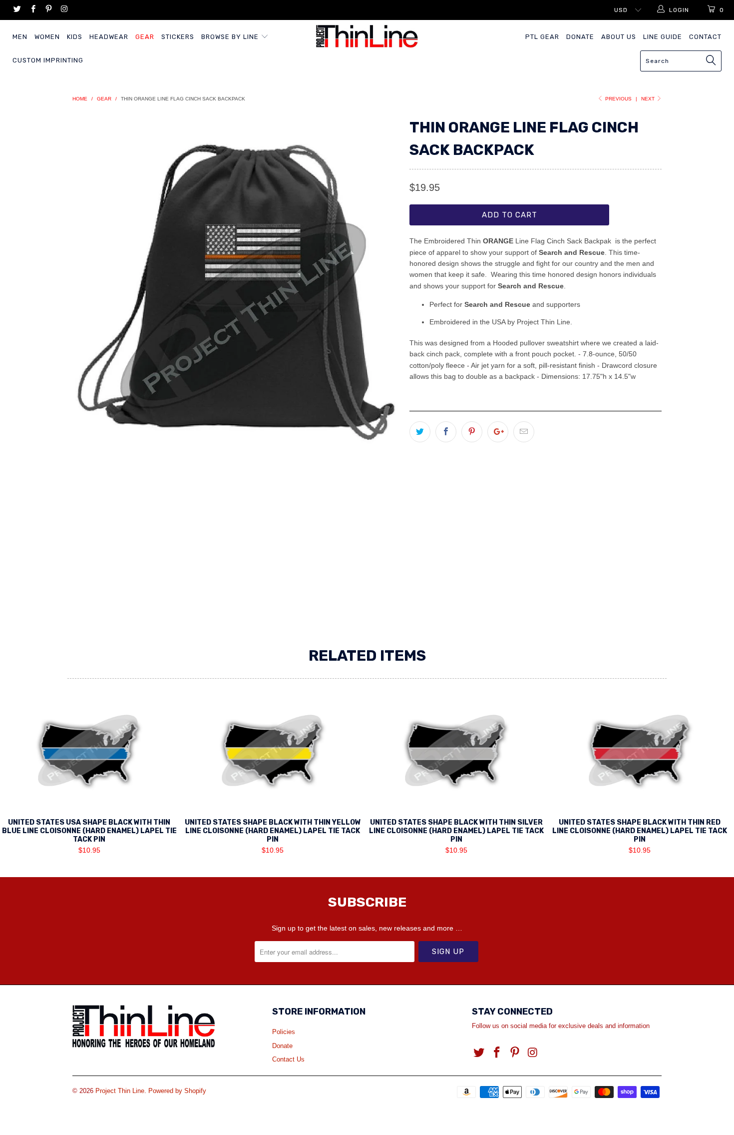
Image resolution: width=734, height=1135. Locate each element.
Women (47, 36)
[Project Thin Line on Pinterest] (48, 9)
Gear (144, 36)
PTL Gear (542, 36)
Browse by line (231, 36)
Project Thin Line (119, 1091)
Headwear (108, 36)
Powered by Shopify (177, 1091)
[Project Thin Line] (366, 36)
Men (19, 36)
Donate (580, 36)
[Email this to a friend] (523, 431)
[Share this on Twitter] (419, 431)
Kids (74, 36)
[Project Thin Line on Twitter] (16, 9)
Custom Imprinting (47, 60)
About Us (618, 36)
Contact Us (288, 1059)
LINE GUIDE (662, 36)
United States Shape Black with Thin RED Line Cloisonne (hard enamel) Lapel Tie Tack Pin (640, 754)
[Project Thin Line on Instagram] (63, 9)
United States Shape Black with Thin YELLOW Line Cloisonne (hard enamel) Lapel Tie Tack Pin (273, 754)
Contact (705, 36)
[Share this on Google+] (497, 431)
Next (648, 98)
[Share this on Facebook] (445, 431)
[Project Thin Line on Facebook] (32, 9)
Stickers (177, 36)
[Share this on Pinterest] (471, 431)
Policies (283, 1032)
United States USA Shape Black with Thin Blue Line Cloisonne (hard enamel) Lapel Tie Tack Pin (89, 754)
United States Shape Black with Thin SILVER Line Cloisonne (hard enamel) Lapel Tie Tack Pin (456, 754)
